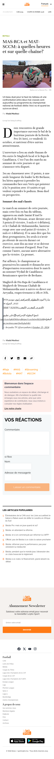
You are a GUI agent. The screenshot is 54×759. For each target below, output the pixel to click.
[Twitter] (24, 648)
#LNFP (13, 307)
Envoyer (27, 630)
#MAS (17, 369)
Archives (6, 723)
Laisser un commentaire (27, 487)
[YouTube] (29, 648)
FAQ (4, 717)
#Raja (6, 369)
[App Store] (17, 740)
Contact (5, 720)
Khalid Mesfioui (12, 114)
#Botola (7, 373)
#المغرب (22, 307)
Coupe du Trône (8, 670)
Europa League (8, 682)
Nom (7, 461)
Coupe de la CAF (9, 676)
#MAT (19, 373)
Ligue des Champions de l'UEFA (14, 679)
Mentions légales (9, 711)
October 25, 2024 (40, 327)
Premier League (8, 688)
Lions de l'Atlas (8, 664)
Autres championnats (10, 700)
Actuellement (8, 12)
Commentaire (12, 429)
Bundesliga (7, 697)
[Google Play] (36, 740)
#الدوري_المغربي (35, 307)
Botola (6, 36)
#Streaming (31, 369)
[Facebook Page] (19, 648)
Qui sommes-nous (9, 708)
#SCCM (31, 373)
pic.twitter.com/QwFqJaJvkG (17, 323)
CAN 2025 (20, 12)
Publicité (6, 714)
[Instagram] (35, 648)
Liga (4, 685)
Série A (5, 691)
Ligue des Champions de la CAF (14, 673)
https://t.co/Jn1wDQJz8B (32, 319)
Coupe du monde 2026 (35, 12)
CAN (4, 661)
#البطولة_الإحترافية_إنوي (27, 299)
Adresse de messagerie (18, 472)
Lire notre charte (12, 408)
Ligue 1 (5, 694)
